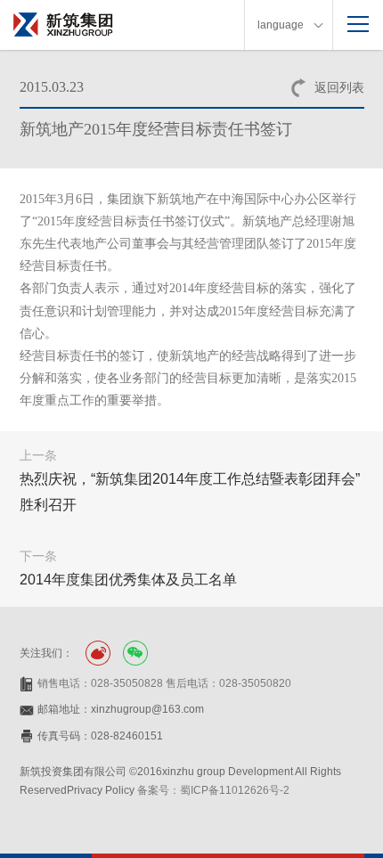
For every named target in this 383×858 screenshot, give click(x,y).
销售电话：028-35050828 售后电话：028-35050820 (164, 683)
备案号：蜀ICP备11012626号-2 (213, 790)
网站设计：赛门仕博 (68, 810)
